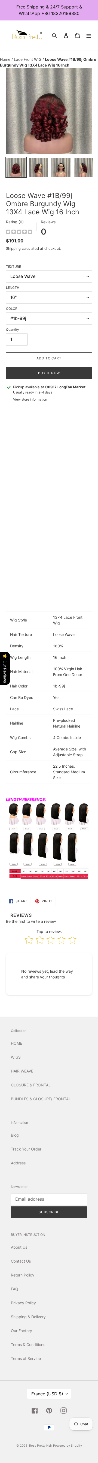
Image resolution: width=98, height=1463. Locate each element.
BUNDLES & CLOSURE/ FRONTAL (41, 1099)
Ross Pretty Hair (40, 1445)
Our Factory (21, 1330)
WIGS (16, 1057)
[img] (19, 232)
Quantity (12, 330)
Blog (15, 1135)
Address (18, 1163)
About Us (19, 1247)
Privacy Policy (23, 1302)
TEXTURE (13, 267)
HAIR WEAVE (22, 1071)
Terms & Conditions (28, 1344)
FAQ (14, 1289)
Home (5, 59)
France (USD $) (47, 1393)
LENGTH (12, 288)
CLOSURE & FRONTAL (31, 1085)
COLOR (11, 309)
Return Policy (22, 1275)
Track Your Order (26, 1149)
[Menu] (88, 35)
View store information (30, 399)
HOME (16, 1043)
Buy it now (49, 373)
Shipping (13, 248)
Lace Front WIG (28, 59)
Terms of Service (26, 1358)
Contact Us (21, 1261)
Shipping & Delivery (28, 1316)
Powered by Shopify (67, 1445)
